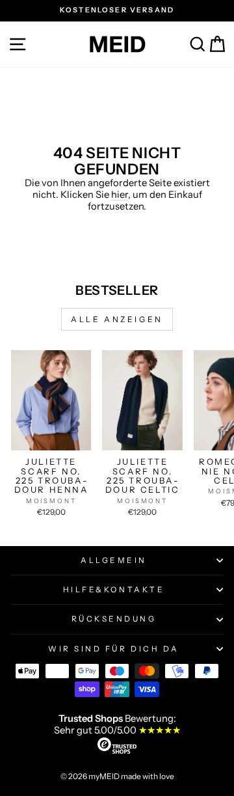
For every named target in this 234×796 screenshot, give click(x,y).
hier (119, 194)
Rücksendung (114, 619)
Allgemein (114, 560)
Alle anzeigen (117, 319)
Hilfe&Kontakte (113, 589)
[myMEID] (117, 44)
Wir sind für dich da (113, 648)
